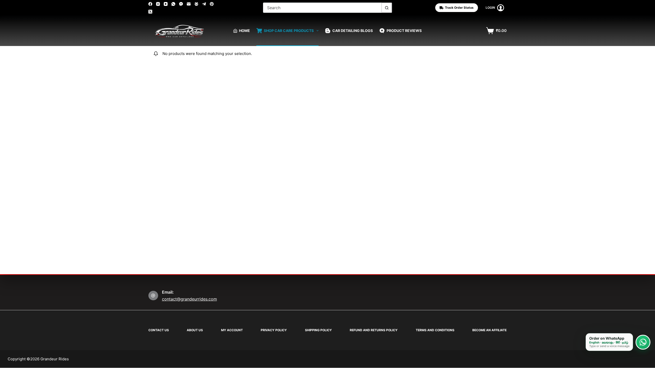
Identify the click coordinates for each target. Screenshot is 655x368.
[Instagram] (158, 4)
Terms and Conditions (435, 330)
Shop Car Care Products (289, 30)
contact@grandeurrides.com (189, 299)
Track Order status (459, 7)
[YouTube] (166, 4)
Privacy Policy (274, 330)
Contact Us (158, 330)
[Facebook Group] (196, 4)
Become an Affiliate (489, 330)
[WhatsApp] (173, 4)
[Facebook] (150, 4)
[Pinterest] (212, 4)
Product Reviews (404, 30)
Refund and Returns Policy (374, 330)
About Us (195, 330)
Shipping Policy (318, 330)
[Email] (189, 4)
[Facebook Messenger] (181, 4)
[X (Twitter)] (150, 12)
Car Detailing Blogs (352, 30)
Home (244, 30)
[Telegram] (204, 4)
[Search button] (386, 8)
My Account (232, 330)
